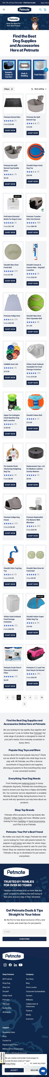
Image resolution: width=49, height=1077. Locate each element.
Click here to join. (29, 3)
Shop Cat (6, 987)
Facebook (10, 965)
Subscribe (24, 939)
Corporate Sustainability (35, 991)
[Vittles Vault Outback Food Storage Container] (13, 603)
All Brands (7, 1012)
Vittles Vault (17, 818)
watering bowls (28, 783)
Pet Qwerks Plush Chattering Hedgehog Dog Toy (12, 468)
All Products (7, 979)
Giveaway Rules (9, 1032)
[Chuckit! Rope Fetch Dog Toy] (36, 152)
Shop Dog (6, 983)
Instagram (5, 965)
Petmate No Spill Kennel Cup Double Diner (11, 168)
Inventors (29, 1019)
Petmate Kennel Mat (12, 117)
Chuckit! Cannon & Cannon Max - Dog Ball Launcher (36, 267)
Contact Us (7, 1041)
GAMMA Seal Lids (11, 364)
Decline (34, 1070)
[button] (2, 1058)
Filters (6, 89)
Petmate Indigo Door (12, 316)
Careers (29, 996)
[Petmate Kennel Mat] (13, 104)
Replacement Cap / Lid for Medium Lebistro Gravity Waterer (36, 468)
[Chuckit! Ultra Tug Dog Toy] (13, 555)
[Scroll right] (46, 70)
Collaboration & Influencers (32, 1005)
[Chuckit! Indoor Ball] (36, 402)
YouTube (20, 965)
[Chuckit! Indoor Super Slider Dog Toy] (36, 603)
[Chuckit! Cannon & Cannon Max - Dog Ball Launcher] (36, 251)
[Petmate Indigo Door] (13, 302)
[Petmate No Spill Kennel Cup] (36, 104)
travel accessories (37, 821)
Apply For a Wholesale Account (15, 1053)
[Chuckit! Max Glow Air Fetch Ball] (36, 555)
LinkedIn (15, 965)
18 (42, 697)
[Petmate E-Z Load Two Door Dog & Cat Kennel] (36, 654)
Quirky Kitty (7, 1008)
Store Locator (31, 987)
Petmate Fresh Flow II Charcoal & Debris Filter (12, 670)
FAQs (5, 1036)
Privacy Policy (10, 1064)
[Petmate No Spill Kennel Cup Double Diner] (13, 152)
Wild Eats (6, 1004)
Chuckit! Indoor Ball (34, 415)
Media (28, 1015)
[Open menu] (4, 9)
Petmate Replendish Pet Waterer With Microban (35, 519)
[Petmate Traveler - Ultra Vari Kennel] (36, 203)
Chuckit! (7, 818)
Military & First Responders (13, 1049)
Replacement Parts (10, 1045)
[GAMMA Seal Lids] (13, 351)
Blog (28, 983)
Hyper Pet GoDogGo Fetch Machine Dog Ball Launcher (12, 417)
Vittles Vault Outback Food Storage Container (12, 619)
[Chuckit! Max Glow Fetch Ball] (13, 251)
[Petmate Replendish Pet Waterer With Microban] (36, 504)
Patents (29, 1011)
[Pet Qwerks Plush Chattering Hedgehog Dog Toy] (13, 453)
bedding (22, 821)
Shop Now (10, 130)
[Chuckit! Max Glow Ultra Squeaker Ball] (36, 302)
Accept (14, 1070)
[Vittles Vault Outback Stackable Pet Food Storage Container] (36, 351)
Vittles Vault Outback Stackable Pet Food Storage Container (35, 366)
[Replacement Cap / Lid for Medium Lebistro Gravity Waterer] (36, 453)
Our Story (30, 979)
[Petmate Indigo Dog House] (13, 504)
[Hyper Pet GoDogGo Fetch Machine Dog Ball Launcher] (13, 402)
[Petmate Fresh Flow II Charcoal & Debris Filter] (13, 654)
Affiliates (29, 1000)
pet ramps (17, 843)
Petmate (37, 733)
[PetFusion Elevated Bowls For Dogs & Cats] (13, 203)
